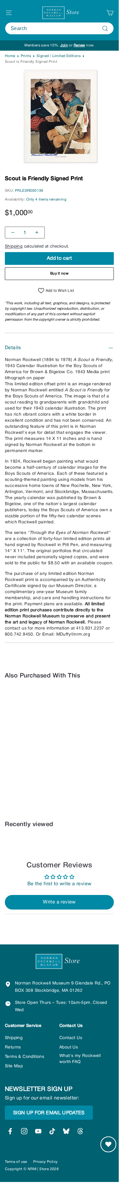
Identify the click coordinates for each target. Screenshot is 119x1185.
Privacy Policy (45, 1161)
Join (64, 45)
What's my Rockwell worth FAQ (80, 1059)
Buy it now (59, 273)
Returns (13, 1047)
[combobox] (59, 28)
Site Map (14, 1066)
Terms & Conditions (24, 1057)
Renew (79, 45)
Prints (26, 56)
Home (10, 56)
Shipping (14, 246)
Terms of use (16, 1161)
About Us (68, 1047)
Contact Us (70, 1038)
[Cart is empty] (110, 12)
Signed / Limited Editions (59, 56)
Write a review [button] (59, 902)
